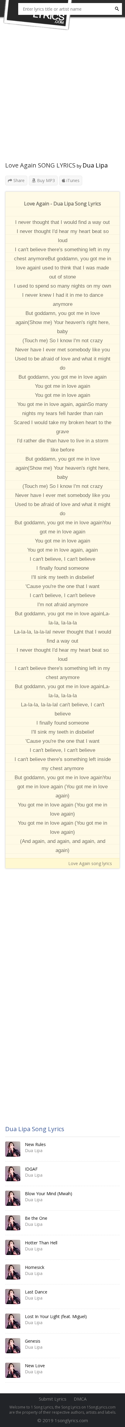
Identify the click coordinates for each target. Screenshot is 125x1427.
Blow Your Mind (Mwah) (48, 1193)
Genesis (32, 1341)
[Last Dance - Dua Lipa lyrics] (12, 1296)
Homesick (34, 1267)
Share (18, 180)
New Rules (35, 1144)
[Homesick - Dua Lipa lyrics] (12, 1272)
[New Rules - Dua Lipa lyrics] (12, 1149)
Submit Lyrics (52, 1399)
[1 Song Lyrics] (38, 15)
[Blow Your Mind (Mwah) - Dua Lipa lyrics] (12, 1198)
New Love (35, 1365)
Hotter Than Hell (41, 1243)
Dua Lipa (95, 165)
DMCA (80, 1399)
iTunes (72, 180)
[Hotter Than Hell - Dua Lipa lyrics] (12, 1247)
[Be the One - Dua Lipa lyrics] (12, 1222)
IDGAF (31, 1169)
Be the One (36, 1218)
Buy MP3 (45, 180)
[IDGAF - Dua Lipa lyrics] (12, 1173)
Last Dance (36, 1292)
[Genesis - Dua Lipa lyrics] (12, 1345)
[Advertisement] (62, 98)
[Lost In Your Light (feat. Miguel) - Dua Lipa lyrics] (12, 1321)
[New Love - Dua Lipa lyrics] (12, 1370)
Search (117, 9)
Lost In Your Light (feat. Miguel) (56, 1316)
